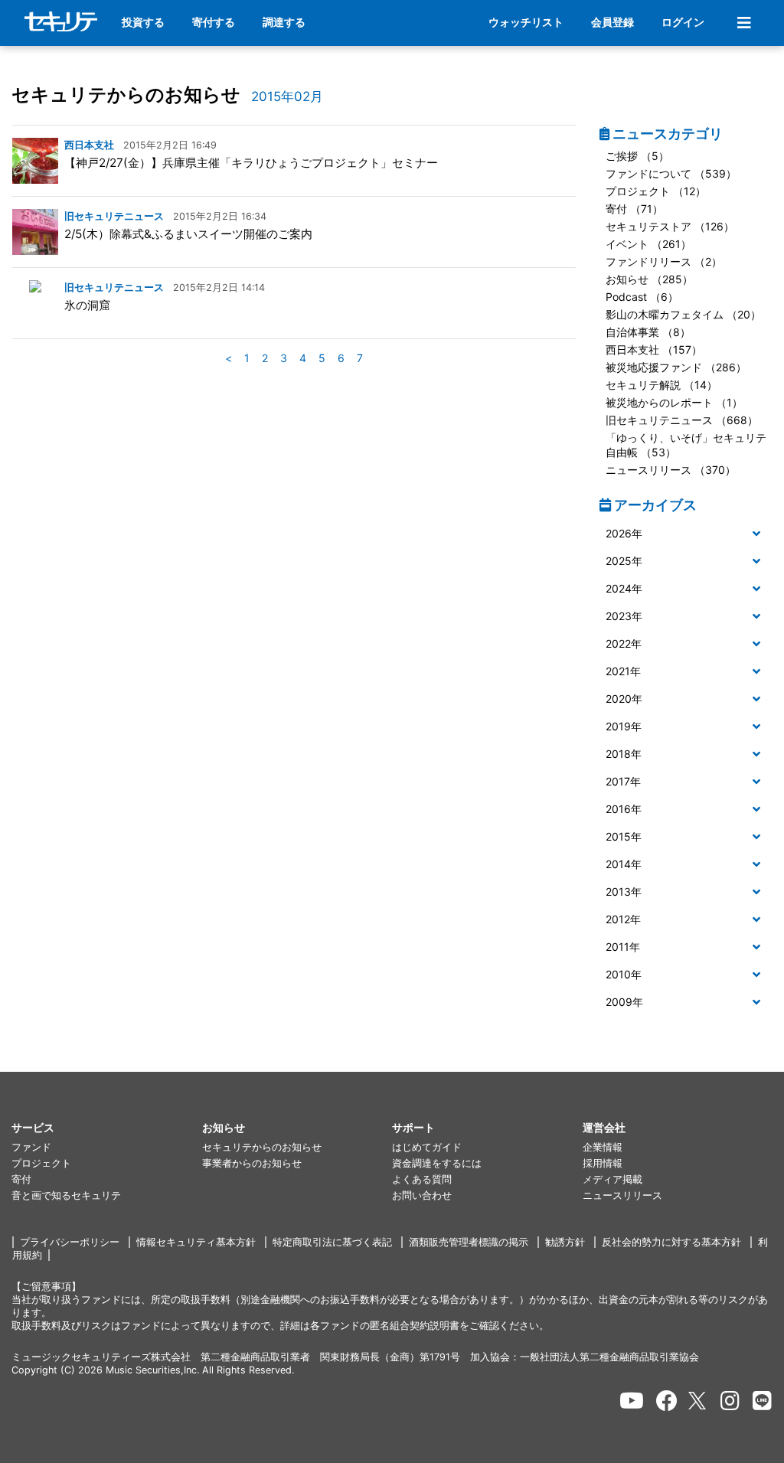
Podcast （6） (642, 296)
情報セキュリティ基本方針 (196, 1242)
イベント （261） (648, 243)
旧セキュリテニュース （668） (682, 419)
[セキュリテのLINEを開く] (762, 1401)
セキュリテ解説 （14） (661, 384)
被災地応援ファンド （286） (676, 367)
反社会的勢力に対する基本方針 (671, 1242)
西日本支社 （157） (654, 349)
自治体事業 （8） (648, 331)
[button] (686, 534)
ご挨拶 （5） (637, 155)
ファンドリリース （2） (664, 261)
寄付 (21, 1179)
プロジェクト (41, 1163)
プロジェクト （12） (656, 191)
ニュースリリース (622, 1195)
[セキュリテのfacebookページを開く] (667, 1401)
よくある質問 (422, 1179)
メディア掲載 (612, 1179)
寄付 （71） (634, 208)
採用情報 (602, 1163)
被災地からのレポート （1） (674, 402)
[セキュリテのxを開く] (698, 1400)
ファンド (31, 1147)
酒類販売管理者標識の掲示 (468, 1242)
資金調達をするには (437, 1163)
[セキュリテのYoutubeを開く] (631, 1401)
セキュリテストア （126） (670, 226)
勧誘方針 (565, 1242)
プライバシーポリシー (69, 1242)
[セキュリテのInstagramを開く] (730, 1401)
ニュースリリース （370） (671, 469)
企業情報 (602, 1147)
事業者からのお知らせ (252, 1163)
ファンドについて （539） (671, 173)
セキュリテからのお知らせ (125, 94)
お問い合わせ (422, 1195)
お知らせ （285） (649, 279)
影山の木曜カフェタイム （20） (683, 314)
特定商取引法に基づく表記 (332, 1242)
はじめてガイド (427, 1147)
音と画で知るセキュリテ (66, 1195)
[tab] (686, 534)
